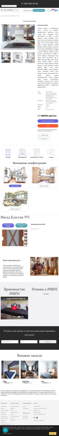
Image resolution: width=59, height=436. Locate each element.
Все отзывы (46, 293)
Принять (52, 433)
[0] (51, 11)
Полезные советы (5, 410)
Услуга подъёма (14, 412)
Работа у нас (3, 412)
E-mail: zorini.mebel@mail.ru (39, 414)
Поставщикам (4, 416)
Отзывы (2, 408)
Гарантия (13, 420)
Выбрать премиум (15, 209)
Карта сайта (3, 420)
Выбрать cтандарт (44, 186)
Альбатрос (25, 381)
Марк (4, 381)
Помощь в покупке (15, 406)
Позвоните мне (44, 135)
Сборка (12, 414)
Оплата (12, 410)
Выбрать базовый (15, 186)
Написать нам (44, 138)
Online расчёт (29, 10)
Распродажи (25, 408)
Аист (42, 381)
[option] (13, 238)
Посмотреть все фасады (8, 225)
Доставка (13, 408)
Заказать (48, 125)
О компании (3, 406)
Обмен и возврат (4, 418)
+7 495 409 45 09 (29, 3)
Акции (24, 406)
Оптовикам (3, 414)
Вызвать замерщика (40, 10)
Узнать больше (7, 433)
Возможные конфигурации (48, 121)
